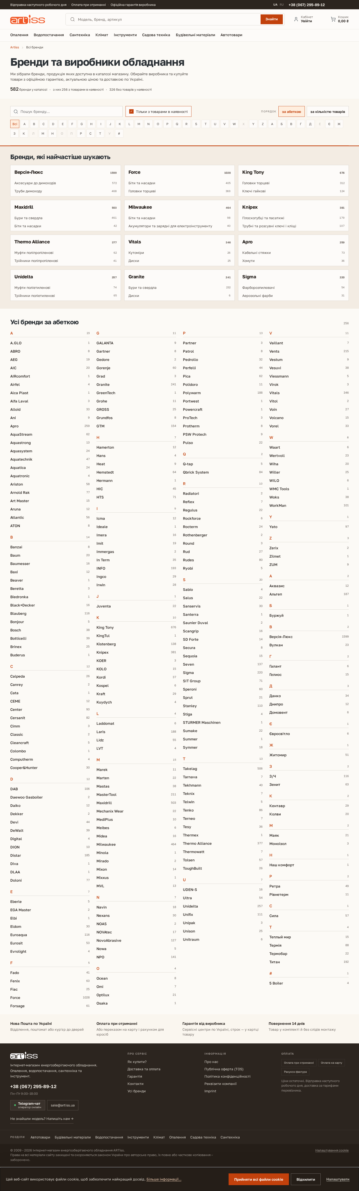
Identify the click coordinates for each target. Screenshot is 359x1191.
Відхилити (305, 1179)
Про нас (211, 1062)
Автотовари (40, 1137)
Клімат (159, 1137)
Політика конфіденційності (227, 1076)
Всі (14, 124)
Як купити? (137, 1062)
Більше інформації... (164, 1179)
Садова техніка (203, 1137)
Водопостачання (109, 1137)
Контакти (135, 1084)
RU (282, 4)
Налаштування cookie (332, 1150)
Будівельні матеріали (73, 1137)
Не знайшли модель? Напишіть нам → (42, 1118)
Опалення (177, 1137)
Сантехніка (230, 1137)
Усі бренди (136, 1091)
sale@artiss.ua (63, 1105)
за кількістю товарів (327, 111)
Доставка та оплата (143, 1069)
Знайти (271, 19)
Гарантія (134, 1076)
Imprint (210, 1091)
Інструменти (138, 1137)
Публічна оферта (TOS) (223, 1069)
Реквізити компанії (220, 1084)
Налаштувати (337, 1179)
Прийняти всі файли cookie (258, 1179)
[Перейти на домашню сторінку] (33, 19)
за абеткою (291, 111)
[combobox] (168, 19)
